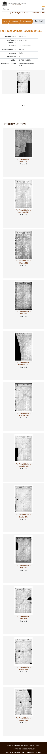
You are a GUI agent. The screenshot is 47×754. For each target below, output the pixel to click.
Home (5, 21)
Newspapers (27, 21)
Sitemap (38, 752)
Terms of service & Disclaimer (17, 745)
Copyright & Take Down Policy (23, 749)
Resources (14, 21)
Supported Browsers (13, 752)
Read (23, 106)
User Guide (30, 752)
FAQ (23, 752)
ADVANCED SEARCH (38, 13)
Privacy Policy (35, 745)
